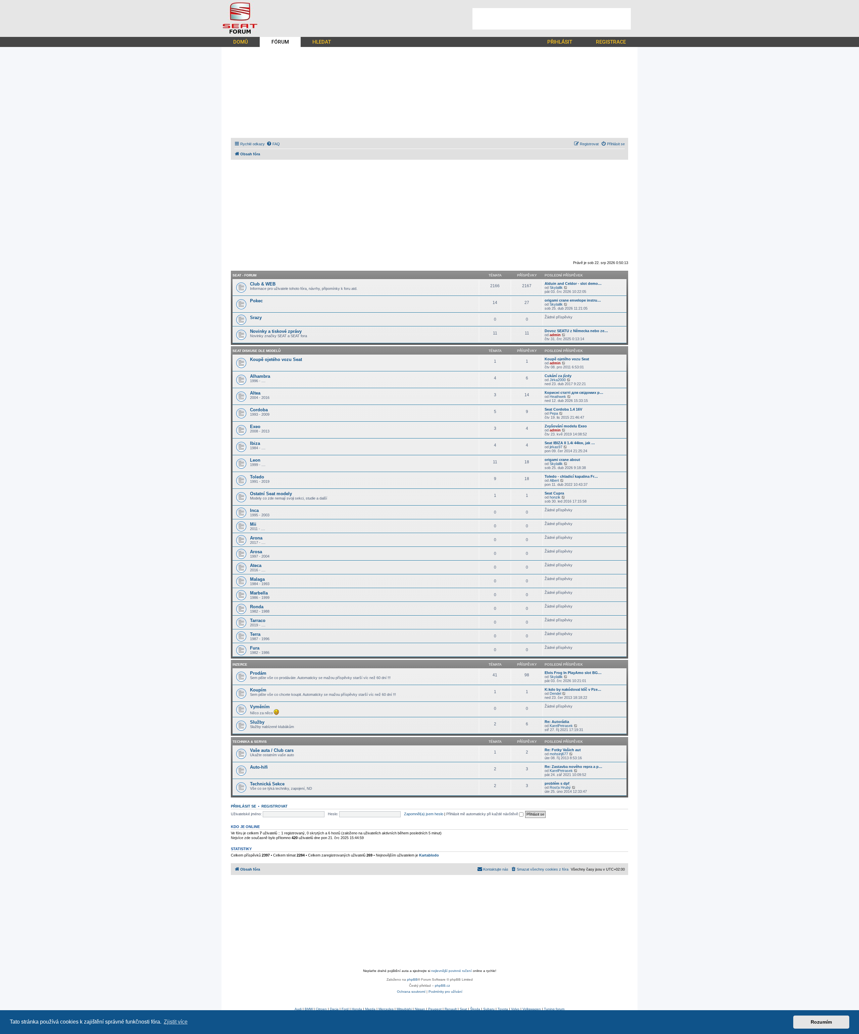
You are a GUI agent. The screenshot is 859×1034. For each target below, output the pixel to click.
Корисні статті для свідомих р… (574, 393)
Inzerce (240, 664)
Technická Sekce (267, 783)
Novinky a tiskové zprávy (276, 331)
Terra (255, 634)
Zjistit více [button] (176, 1022)
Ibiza (255, 443)
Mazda (370, 1009)
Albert (554, 480)
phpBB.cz (442, 985)
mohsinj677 (559, 754)
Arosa (256, 551)
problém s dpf (557, 783)
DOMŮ (240, 42)
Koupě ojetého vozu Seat (276, 359)
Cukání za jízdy (558, 376)
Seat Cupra (554, 493)
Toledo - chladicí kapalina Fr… (571, 476)
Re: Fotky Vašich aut (563, 750)
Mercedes (386, 1009)
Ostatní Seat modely (271, 493)
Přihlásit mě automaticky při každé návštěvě (482, 814)
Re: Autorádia (557, 722)
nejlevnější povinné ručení (451, 971)
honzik (555, 497)
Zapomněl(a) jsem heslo (423, 814)
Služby (257, 722)
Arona (256, 537)
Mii (253, 524)
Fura (254, 648)
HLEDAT (321, 42)
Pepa (554, 413)
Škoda (475, 1009)
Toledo (257, 476)
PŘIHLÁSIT (559, 42)
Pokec (256, 300)
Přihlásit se (243, 806)
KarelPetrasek (561, 726)
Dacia (334, 1009)
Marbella (259, 593)
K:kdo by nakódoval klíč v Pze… (573, 689)
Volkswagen (531, 1009)
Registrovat (274, 806)
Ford (345, 1009)
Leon (255, 460)
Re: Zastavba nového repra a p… (573, 767)
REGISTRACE (611, 42)
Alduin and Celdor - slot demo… (573, 283)
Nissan (420, 1009)
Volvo (515, 1009)
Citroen (321, 1009)
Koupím (258, 689)
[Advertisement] (551, 19)
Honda (357, 1009)
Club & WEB (262, 284)
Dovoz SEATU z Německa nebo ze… (576, 331)
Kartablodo (429, 855)
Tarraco (257, 620)
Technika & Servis (250, 741)
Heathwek (558, 397)
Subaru (489, 1009)
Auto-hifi (259, 767)
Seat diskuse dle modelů (257, 351)
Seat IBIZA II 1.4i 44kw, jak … (570, 443)
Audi (298, 1009)
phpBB (412, 979)
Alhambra (260, 376)
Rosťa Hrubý (560, 787)
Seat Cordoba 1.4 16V (563, 409)
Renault (451, 1009)
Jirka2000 (558, 380)
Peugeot (435, 1009)
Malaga (257, 579)
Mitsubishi (404, 1009)
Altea (255, 393)
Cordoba (259, 409)
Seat (463, 1009)
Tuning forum (554, 1009)
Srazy (256, 317)
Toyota (503, 1009)
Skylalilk (556, 288)
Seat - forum (244, 275)
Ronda (256, 606)
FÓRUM (280, 42)
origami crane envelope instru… (573, 300)
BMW (309, 1009)
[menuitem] (273, 144)
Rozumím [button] (821, 1022)
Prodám (258, 673)
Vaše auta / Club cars (272, 750)
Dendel (555, 693)
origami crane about (562, 460)
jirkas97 (556, 447)
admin (555, 335)
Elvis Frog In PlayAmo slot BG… (573, 673)
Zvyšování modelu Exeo (566, 426)
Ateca (255, 565)
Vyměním (260, 706)
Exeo (255, 426)
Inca (254, 510)
